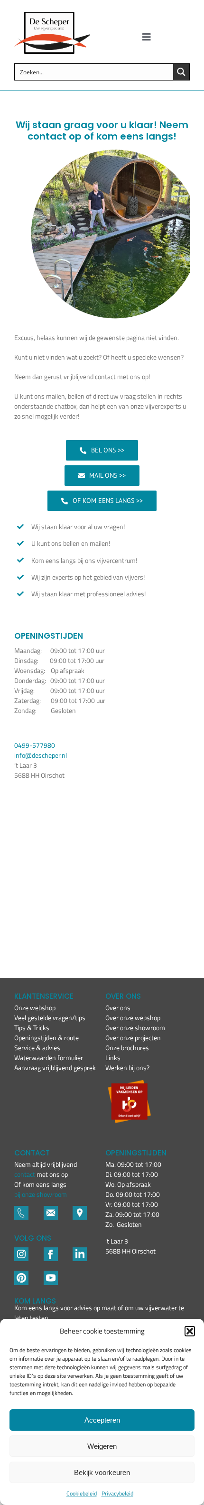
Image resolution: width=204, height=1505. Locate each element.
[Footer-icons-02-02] (21, 1251)
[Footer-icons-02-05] (51, 1210)
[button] (190, 1331)
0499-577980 (34, 745)
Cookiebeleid (81, 1493)
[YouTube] (51, 1274)
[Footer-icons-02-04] (51, 1251)
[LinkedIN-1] (80, 1251)
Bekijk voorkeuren (102, 1472)
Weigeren (102, 1446)
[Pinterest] (21, 1274)
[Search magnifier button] (181, 72)
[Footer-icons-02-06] (80, 1210)
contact (25, 1174)
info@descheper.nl (40, 755)
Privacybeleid (117, 1493)
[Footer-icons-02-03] (21, 1210)
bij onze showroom (40, 1194)
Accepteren (102, 1420)
